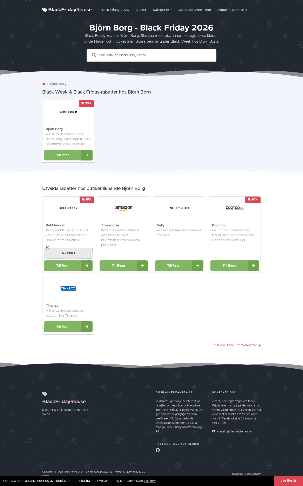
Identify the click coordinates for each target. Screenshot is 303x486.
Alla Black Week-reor (194, 10)
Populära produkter (233, 10)
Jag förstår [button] (288, 480)
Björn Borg (54, 129)
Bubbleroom (55, 225)
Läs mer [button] (150, 481)
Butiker (140, 10)
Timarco (52, 305)
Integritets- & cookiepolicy (246, 474)
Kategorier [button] (161, 10)
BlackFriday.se (69, 9)
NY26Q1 (68, 253)
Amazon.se (110, 225)
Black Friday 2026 (115, 10)
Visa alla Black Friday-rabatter (235, 345)
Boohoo (218, 225)
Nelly (161, 225)
